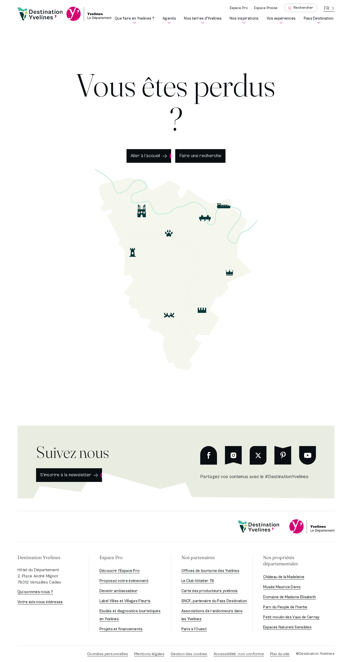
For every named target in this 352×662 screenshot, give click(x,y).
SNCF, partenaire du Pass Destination (214, 601)
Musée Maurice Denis (282, 587)
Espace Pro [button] (111, 557)
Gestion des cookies (189, 654)
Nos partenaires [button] (198, 557)
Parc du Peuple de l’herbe (285, 607)
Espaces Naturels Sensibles (287, 627)
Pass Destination (319, 20)
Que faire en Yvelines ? (135, 20)
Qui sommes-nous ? (35, 592)
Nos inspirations (244, 20)
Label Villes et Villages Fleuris (125, 601)
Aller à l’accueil (145, 155)
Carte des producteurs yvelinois (209, 591)
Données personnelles (107, 654)
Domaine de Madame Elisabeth (289, 597)
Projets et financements (121, 629)
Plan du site (280, 654)
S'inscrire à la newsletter (65, 475)
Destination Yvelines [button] (39, 557)
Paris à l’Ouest (194, 629)
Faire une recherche (200, 155)
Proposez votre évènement (123, 581)
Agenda (170, 20)
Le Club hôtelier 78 (197, 581)
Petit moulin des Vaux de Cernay (291, 617)
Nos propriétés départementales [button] (280, 560)
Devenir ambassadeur (118, 591)
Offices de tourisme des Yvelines (210, 571)
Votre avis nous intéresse (40, 602)
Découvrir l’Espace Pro (119, 571)
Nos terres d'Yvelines (203, 20)
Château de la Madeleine (283, 577)
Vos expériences (282, 20)
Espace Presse (266, 8)
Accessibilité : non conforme (239, 654)
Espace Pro (239, 8)
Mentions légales (149, 654)
